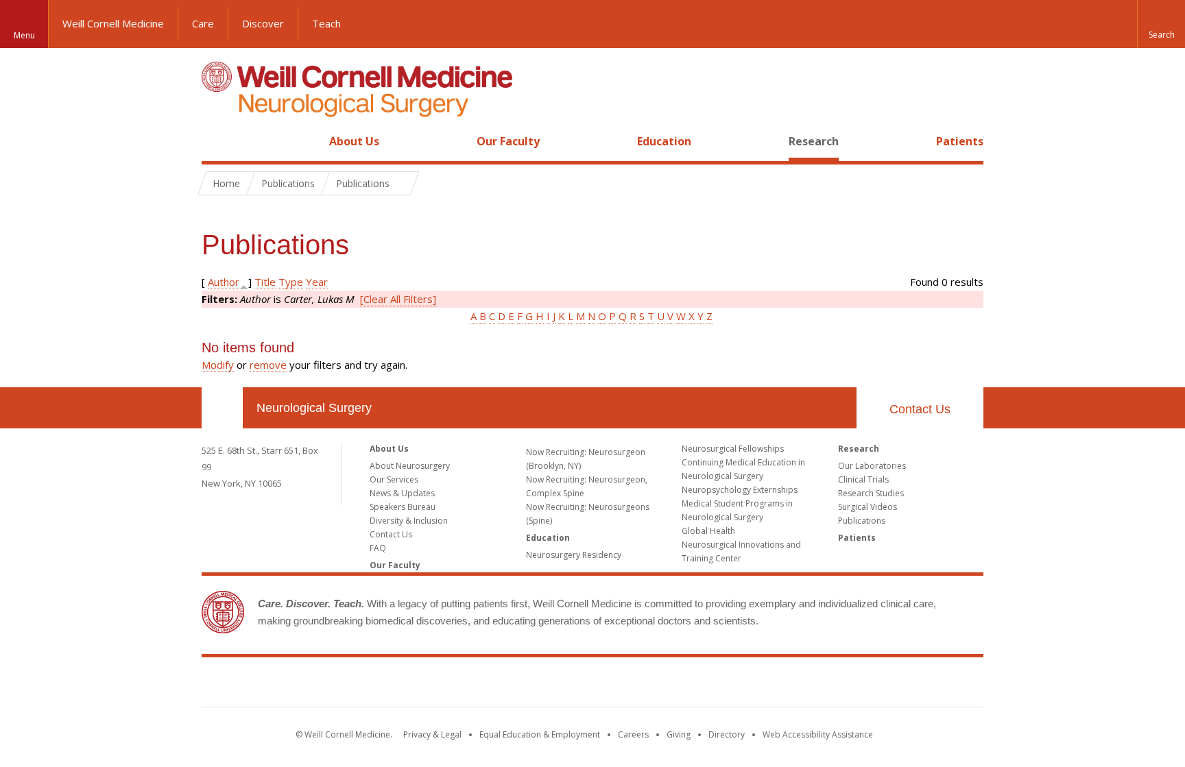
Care (203, 23)
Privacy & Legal (432, 734)
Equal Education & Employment (539, 734)
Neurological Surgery (314, 408)
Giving (679, 734)
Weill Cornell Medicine (113, 23)
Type (290, 282)
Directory (726, 734)
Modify (218, 365)
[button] (1161, 24)
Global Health (708, 531)
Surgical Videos (867, 507)
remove (268, 365)
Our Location (222, 407)
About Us (354, 141)
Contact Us (919, 409)
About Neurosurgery (410, 466)
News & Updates (402, 493)
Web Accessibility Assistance (818, 734)
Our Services (394, 479)
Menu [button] (24, 35)
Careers (633, 734)
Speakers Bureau (402, 507)
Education (664, 141)
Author (223, 282)
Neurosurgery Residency (573, 555)
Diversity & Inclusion (409, 520)
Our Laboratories (872, 466)
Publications (861, 520)
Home (216, 141)
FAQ (378, 548)
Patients (959, 141)
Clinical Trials (863, 479)
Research (814, 141)
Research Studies (871, 493)
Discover (263, 23)
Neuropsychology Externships (740, 490)
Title (265, 282)
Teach (326, 23)
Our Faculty (508, 141)
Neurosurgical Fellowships (733, 448)
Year (317, 282)
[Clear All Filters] (398, 299)
